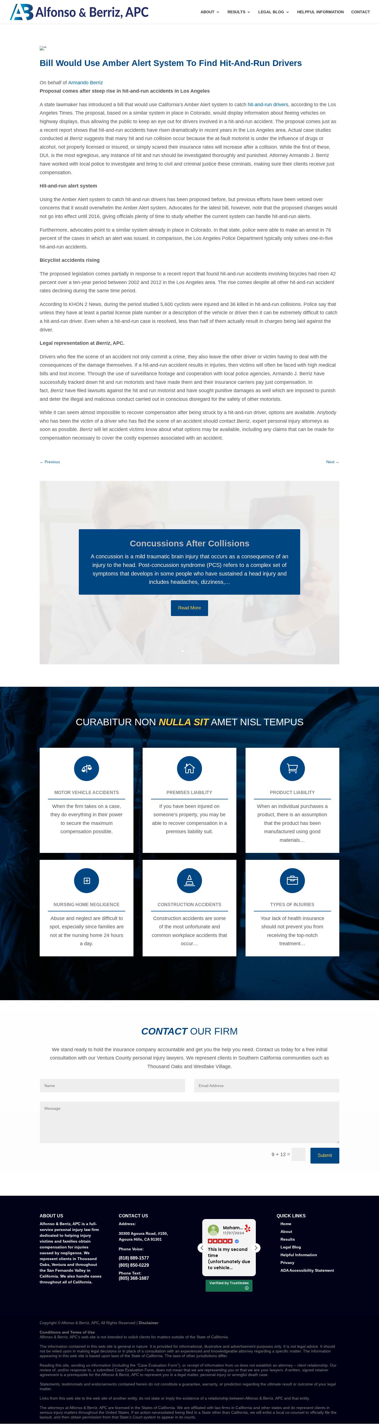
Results (236, 12)
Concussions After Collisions (189, 543)
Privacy (287, 1262)
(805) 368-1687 (134, 1278)
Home (286, 1224)
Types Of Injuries (292, 904)
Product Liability (292, 792)
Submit (325, 1155)
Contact (360, 12)
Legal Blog (271, 12)
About (207, 12)
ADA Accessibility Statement (307, 1270)
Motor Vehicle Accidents (86, 792)
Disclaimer (148, 1323)
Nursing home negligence (87, 904)
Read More (189, 607)
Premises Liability (189, 792)
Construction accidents (189, 904)
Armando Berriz (85, 82)
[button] (256, 1248)
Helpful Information (320, 12)
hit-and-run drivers (268, 104)
